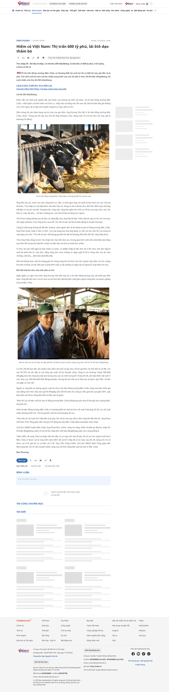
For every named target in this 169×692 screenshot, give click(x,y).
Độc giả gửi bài (147, 661)
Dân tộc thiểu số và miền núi (124, 620)
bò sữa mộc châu (52, 466)
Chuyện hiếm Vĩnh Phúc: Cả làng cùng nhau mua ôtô (41, 89)
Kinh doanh (37, 10)
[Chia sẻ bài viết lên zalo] (23, 58)
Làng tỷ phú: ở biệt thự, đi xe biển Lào (34, 86)
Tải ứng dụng (133, 661)
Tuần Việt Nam (116, 3)
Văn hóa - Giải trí (94, 10)
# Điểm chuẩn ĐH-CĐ (78, 3)
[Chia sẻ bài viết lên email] (28, 58)
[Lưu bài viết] (38, 58)
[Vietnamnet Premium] (23, 621)
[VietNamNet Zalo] (148, 655)
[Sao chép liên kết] (33, 58)
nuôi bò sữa (36, 466)
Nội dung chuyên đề (120, 625)
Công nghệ (125, 10)
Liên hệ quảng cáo (92, 650)
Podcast (142, 630)
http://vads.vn (96, 666)
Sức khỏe (115, 10)
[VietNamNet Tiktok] (143, 655)
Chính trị (19, 10)
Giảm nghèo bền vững (96, 635)
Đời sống (106, 10)
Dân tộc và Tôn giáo (51, 10)
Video (141, 620)
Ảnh (114, 640)
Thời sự (27, 10)
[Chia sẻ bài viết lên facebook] (18, 58)
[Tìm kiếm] (151, 3)
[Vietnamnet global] (129, 4)
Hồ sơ (114, 635)
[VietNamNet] (13, 10)
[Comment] (43, 58)
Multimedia (143, 625)
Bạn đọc (90, 620)
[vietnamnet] (23, 6)
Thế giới (73, 10)
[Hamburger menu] (155, 10)
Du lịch (150, 10)
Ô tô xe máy (66, 630)
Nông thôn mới (93, 640)
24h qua (142, 635)
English (115, 630)
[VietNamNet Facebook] (133, 655)
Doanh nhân (39, 40)
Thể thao (81, 10)
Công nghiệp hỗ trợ (95, 630)
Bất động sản (139, 10)
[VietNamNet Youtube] (138, 655)
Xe (132, 10)
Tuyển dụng (140, 664)
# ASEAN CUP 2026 (57, 3)
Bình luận (22, 460)
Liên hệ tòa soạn (41, 662)
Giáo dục (65, 10)
